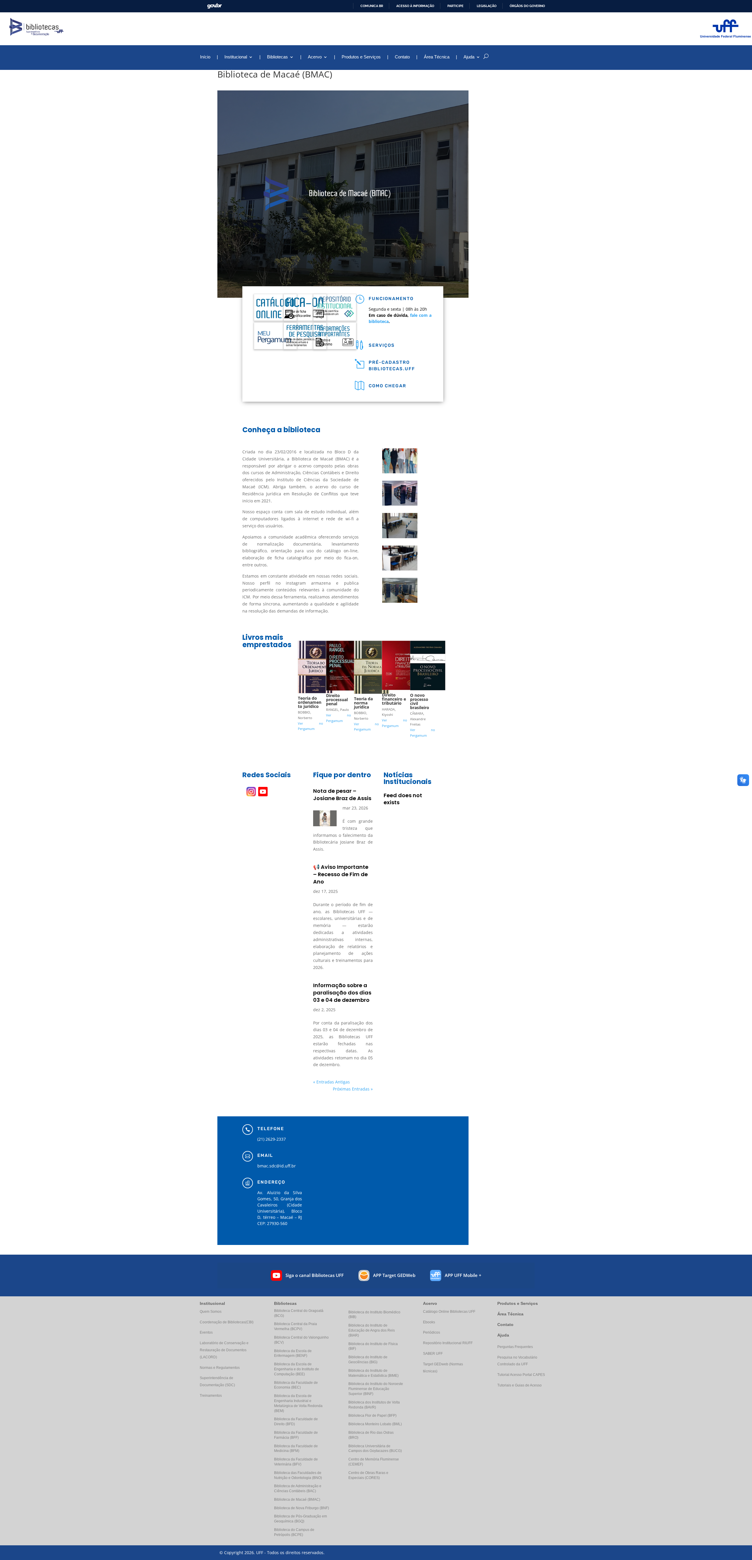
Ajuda (503, 1335)
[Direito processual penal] (343, 690)
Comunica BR (371, 6)
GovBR (214, 6)
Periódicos (431, 1332)
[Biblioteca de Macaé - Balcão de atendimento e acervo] (399, 602)
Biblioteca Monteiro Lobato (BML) (375, 1424)
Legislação (486, 6)
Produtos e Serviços (361, 57)
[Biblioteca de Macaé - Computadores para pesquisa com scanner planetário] (399, 570)
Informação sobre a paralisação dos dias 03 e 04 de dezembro (342, 993)
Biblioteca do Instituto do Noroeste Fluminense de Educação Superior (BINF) (375, 1389)
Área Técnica (436, 57)
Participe (455, 6)
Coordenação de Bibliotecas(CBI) (227, 1322)
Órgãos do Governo (527, 6)
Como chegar (387, 385)
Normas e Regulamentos (220, 1368)
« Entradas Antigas (331, 1082)
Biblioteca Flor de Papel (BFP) (372, 1415)
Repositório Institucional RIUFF (448, 1343)
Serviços (382, 345)
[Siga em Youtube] (263, 791)
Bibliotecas (277, 57)
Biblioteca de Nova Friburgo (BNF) (301, 1508)
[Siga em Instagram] (251, 791)
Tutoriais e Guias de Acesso (519, 1385)
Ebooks (429, 1322)
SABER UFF (433, 1354)
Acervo (315, 57)
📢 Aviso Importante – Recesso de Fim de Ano (340, 874)
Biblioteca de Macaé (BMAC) (297, 1499)
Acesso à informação (415, 6)
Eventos (206, 1332)
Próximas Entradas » (353, 1089)
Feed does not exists (403, 799)
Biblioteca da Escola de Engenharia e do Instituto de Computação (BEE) (296, 1369)
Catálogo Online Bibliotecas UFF (449, 1312)
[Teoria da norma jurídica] (371, 693)
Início (205, 57)
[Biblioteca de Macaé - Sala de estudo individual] (399, 538)
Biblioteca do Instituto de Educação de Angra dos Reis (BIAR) (371, 1330)
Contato (402, 57)
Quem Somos (210, 1312)
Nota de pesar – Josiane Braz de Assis (342, 794)
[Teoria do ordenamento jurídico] (315, 693)
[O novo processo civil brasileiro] (427, 690)
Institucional (235, 57)
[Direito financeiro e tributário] (399, 690)
